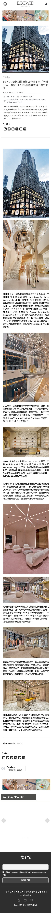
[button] (5, 4)
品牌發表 (6, 77)
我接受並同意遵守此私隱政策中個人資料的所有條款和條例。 (24, 873)
